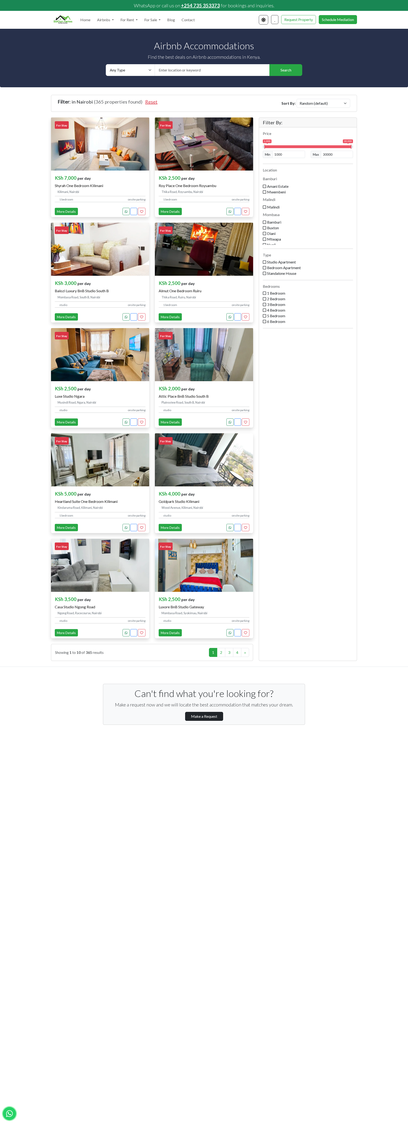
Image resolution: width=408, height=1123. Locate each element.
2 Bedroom (276, 298)
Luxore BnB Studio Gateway (181, 607)
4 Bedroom (276, 310)
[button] (274, 19)
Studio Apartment (281, 262)
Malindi (269, 199)
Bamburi (270, 178)
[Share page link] (133, 211)
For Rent (127, 19)
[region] (308, 209)
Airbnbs (104, 19)
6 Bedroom (276, 321)
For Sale (151, 19)
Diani (271, 233)
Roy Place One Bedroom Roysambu (187, 185)
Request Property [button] (298, 19)
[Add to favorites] (141, 211)
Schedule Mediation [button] (338, 19)
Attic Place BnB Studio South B (184, 396)
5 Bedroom (276, 315)
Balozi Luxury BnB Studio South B (82, 290)
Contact (188, 19)
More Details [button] (66, 211)
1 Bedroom (276, 293)
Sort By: (288, 103)
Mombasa (271, 214)
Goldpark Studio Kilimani (179, 501)
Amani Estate (278, 186)
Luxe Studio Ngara (70, 396)
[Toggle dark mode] (263, 20)
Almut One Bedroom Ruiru (180, 290)
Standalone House (281, 273)
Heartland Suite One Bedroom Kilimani (86, 501)
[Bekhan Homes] (63, 20)
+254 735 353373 (200, 5)
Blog (171, 19)
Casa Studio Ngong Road (75, 607)
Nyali (271, 244)
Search (285, 70)
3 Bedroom (276, 304)
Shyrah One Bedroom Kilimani (79, 185)
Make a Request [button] (204, 716)
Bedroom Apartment (284, 267)
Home (85, 19)
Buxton (273, 227)
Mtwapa (274, 239)
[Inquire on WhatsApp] (126, 211)
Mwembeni (276, 192)
